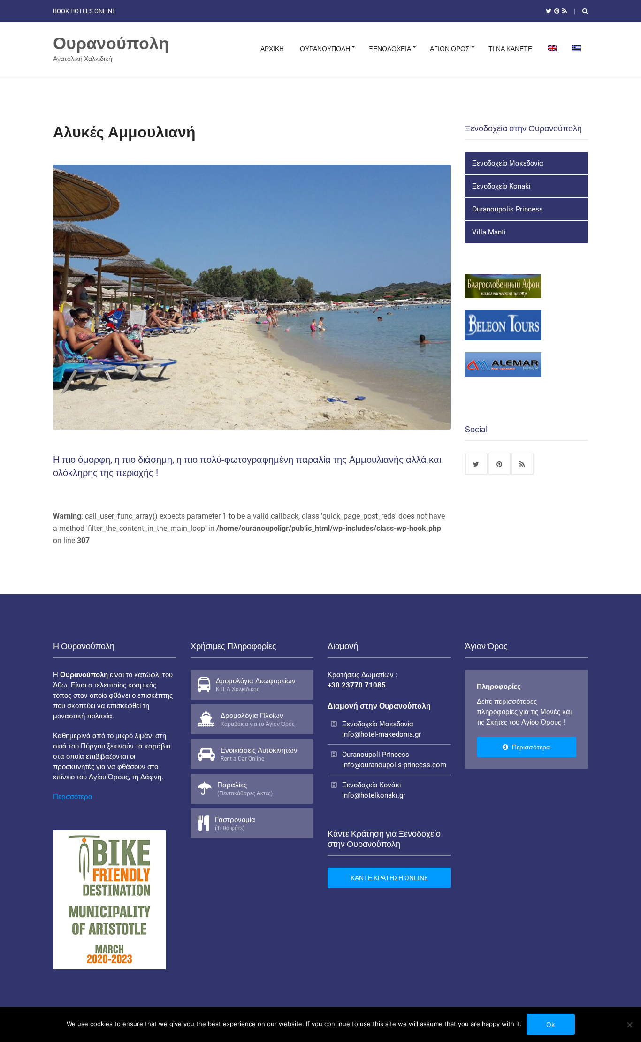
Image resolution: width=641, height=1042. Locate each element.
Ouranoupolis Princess (507, 209)
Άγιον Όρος (450, 49)
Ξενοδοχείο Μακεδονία (507, 163)
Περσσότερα (72, 797)
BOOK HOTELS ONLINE (84, 11)
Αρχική (272, 49)
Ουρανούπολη (111, 43)
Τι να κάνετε (510, 49)
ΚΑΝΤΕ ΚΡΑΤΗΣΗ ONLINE (389, 878)
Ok (550, 1024)
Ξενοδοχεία (390, 49)
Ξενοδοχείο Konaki (501, 186)
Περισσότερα (530, 747)
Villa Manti (489, 232)
